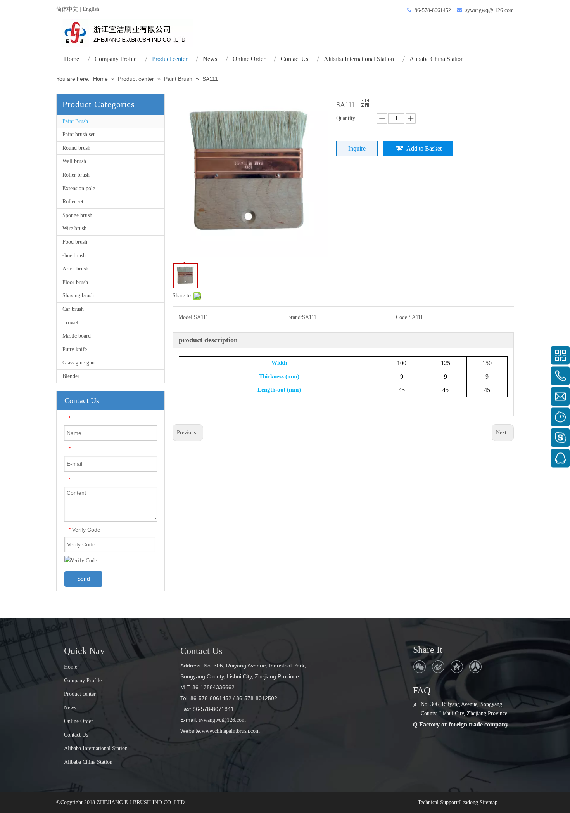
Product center (80, 694)
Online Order (78, 721)
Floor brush (75, 282)
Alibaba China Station (88, 762)
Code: (402, 317)
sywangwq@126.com (221, 720)
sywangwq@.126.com (489, 10)
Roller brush (76, 175)
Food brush (74, 242)
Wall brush (74, 161)
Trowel (70, 323)
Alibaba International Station (96, 748)
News (70, 708)
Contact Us (76, 735)
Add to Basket (424, 148)
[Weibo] (438, 666)
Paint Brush (75, 121)
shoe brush (74, 255)
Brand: (294, 317)
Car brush (73, 309)
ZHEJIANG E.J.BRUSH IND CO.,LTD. (141, 802)
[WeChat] (419, 666)
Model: (186, 317)
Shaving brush (78, 295)
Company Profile (83, 680)
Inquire (357, 148)
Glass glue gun (78, 363)
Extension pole (78, 188)
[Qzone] (457, 666)
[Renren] (475, 666)
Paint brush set (78, 134)
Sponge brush (77, 215)
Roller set (72, 202)
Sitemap (488, 802)
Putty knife (74, 349)
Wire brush (74, 228)
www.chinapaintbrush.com (231, 731)
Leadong (468, 802)
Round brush (76, 148)
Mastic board (76, 336)
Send (83, 579)
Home (70, 667)
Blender (70, 376)
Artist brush (75, 269)
